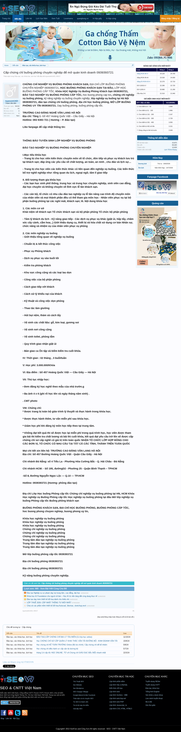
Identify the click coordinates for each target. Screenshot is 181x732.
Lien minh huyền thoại (154, 698)
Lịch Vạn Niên (41, 18)
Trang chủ (6, 18)
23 (18, 108)
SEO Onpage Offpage (80, 692)
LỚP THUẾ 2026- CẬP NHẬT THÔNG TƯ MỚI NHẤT (49, 602)
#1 (133, 611)
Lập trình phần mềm (117, 681)
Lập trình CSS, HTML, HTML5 (120, 709)
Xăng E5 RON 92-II (143, 81)
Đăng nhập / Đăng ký (170, 18)
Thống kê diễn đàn (158, 138)
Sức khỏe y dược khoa (154, 695)
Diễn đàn (18, 19)
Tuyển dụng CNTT (153, 685)
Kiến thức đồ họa (115, 688)
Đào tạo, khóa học (153, 688)
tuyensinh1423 (50, 76)
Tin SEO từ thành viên (80, 702)
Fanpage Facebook (157, 177)
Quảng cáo (158, 203)
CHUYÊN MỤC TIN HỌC (121, 676)
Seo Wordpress (78, 688)
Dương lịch (142, 163)
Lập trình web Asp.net (117, 698)
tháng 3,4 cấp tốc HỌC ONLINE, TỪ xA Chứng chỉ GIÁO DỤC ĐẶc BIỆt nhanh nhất (71, 653)
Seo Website (77, 685)
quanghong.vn (83, 18)
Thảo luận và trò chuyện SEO (83, 698)
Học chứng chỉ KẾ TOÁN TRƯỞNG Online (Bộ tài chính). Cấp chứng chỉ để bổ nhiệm (71, 645)
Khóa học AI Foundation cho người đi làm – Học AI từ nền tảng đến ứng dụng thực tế (62, 596)
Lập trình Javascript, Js (118, 705)
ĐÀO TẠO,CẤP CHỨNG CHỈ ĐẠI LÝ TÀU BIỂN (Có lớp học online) (64, 637)
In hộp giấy (97, 18)
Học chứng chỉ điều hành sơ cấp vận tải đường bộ (57, 649)
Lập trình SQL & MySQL (118, 685)
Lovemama (68, 18)
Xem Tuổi (56, 18)
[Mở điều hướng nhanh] (132, 65)
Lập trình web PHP (116, 702)
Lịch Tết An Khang (170, 149)
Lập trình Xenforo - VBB (118, 695)
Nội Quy (16, 718)
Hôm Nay (158, 158)
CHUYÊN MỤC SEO (82, 676)
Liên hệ (29, 18)
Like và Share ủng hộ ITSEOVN (18, 662)
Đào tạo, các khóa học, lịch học (25, 76)
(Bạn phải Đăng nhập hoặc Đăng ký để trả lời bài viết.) (115, 617)
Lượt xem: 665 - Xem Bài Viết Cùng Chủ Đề (45, 588)
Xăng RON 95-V (142, 73)
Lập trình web (114, 692)
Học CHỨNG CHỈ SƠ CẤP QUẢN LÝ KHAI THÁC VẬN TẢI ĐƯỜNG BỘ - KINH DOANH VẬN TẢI (77, 641)
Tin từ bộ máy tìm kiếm (81, 705)
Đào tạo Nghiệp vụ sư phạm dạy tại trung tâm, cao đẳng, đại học (53, 593)
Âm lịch (141, 168)
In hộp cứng (111, 18)
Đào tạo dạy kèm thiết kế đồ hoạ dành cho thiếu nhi (48, 599)
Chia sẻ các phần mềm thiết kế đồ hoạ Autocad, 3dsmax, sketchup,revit (56, 606)
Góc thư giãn (150, 705)
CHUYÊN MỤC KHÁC (156, 676)
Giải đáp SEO (77, 708)
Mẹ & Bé (149, 702)
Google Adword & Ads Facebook (84, 695)
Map (2, 718)
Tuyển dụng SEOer (153, 681)
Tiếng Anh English (153, 692)
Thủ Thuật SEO (78, 681)
